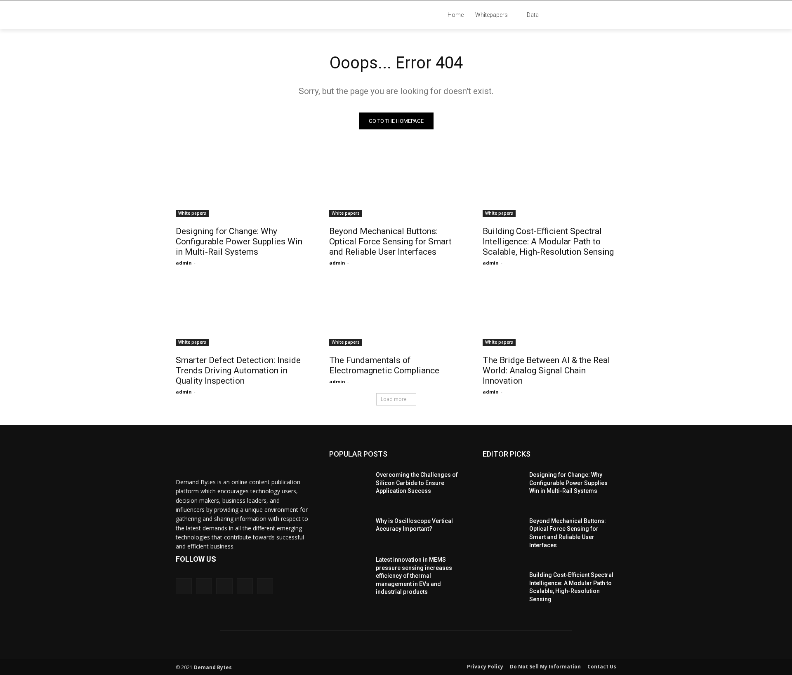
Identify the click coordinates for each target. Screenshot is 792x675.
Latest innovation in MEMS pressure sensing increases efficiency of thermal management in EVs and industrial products (414, 575)
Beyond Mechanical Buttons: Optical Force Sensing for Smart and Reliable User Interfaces (390, 241)
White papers (192, 213)
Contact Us (601, 666)
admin (184, 263)
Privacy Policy (485, 666)
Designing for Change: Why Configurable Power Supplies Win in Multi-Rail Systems (239, 241)
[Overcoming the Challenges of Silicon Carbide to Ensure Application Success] (349, 481)
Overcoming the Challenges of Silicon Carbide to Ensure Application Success (417, 482)
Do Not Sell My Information (545, 666)
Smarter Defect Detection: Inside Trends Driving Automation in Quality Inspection (238, 370)
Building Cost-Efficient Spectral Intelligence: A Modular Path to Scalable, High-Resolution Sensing (548, 241)
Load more (394, 399)
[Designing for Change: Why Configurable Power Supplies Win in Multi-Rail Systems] (242, 183)
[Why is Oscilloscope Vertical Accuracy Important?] (349, 527)
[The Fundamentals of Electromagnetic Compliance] (396, 312)
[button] (594, 15)
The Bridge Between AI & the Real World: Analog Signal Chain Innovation (546, 370)
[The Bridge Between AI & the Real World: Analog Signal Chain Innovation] (549, 312)
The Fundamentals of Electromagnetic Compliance (384, 365)
